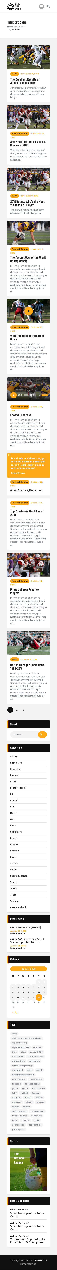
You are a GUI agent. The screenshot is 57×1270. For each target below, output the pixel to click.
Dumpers (15, 775)
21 (33, 997)
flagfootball (36, 1079)
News (14, 73)
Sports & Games (19, 876)
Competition (18, 1061)
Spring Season (19, 1111)
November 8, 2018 (29, 195)
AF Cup (14, 756)
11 (18, 992)
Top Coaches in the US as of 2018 (27, 513)
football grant (32, 1083)
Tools (13, 895)
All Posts (19, 26)
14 (33, 992)
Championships (35, 1056)
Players (14, 838)
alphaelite (19, 933)
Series (13, 870)
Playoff (14, 844)
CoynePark (34, 1061)
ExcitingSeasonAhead (23, 1074)
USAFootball (18, 1124)
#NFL (14, 1033)
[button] (13, 565)
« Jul (15, 1012)
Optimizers (16, 832)
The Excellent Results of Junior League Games (25, 81)
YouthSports (18, 1129)
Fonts (13, 782)
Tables (13, 882)
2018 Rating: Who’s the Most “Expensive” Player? (27, 203)
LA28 (14, 1093)
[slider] (44, 395)
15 (39, 992)
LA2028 (24, 1093)
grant (25, 1088)
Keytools (15, 800)
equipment (17, 1070)
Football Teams (20, 133)
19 (23, 997)
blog (23, 1051)
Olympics (16, 1102)
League (35, 1093)
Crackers (15, 769)
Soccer (26, 1106)
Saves (13, 857)
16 (44, 992)
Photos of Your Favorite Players (24, 591)
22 (39, 997)
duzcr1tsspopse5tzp (22, 1065)
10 (13, 992)
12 (23, 992)
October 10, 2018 (28, 659)
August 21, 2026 (18, 945)
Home (10, 27)
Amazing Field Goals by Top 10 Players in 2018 (28, 143)
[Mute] (39, 395)
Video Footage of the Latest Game (27, 337)
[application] (28, 395)
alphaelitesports (20, 1047)
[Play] (13, 395)
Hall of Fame (38, 1088)
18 (18, 997)
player (29, 1102)
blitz (14, 1051)
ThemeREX (38, 1260)
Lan (12, 807)
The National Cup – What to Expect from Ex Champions (27, 1241)
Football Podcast (20, 415)
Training (14, 901)
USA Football (35, 1124)
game (15, 1088)
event (39, 1070)
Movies (14, 813)
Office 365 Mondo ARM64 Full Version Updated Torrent (27, 941)
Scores (15, 1106)
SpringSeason (37, 1111)
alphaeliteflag (19, 1042)
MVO (12, 819)
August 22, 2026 (18, 931)
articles (37, 1047)
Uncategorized (18, 907)
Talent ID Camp (19, 1115)
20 (28, 997)
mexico (39, 1097)
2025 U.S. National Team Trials (26, 1038)
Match (27, 1097)
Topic (14, 1120)
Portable (14, 851)
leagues (16, 1097)
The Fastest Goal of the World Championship (28, 259)
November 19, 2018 (29, 73)
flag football (18, 1079)
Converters (16, 763)
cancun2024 (36, 1051)
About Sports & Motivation (26, 490)
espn (29, 1070)
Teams (13, 889)
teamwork (36, 1115)
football (16, 1083)
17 (13, 997)
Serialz (14, 863)
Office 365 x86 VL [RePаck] (25, 927)
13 (28, 992)
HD (11, 794)
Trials (36, 1120)
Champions (17, 1056)
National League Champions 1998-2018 (27, 667)
